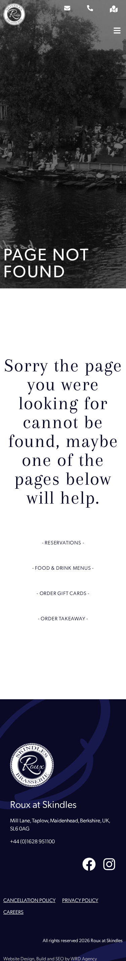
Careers (13, 912)
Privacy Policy (80, 900)
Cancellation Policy (29, 900)
